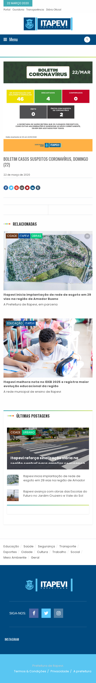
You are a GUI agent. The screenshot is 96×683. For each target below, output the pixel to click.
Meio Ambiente (15, 557)
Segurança (46, 546)
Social (75, 552)
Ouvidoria (18, 9)
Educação (14, 323)
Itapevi (24, 236)
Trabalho (59, 552)
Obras (36, 236)
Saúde (29, 546)
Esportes (10, 552)
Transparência (35, 9)
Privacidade (60, 671)
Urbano (28, 432)
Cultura (42, 552)
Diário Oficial (53, 9)
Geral (35, 557)
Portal (6, 9)
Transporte (67, 546)
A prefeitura (82, 671)
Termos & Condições (30, 671)
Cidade (12, 236)
